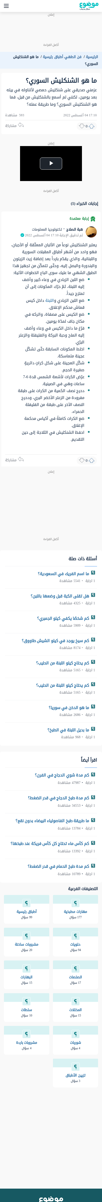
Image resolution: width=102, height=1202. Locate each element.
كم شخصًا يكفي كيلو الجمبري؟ (63, 618)
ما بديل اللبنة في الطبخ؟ (69, 730)
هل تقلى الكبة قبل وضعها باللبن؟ (60, 596)
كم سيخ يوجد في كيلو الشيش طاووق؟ (56, 641)
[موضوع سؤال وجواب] (89, 6)
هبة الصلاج (74, 229)
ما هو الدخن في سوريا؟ (69, 707)
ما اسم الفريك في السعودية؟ (64, 574)
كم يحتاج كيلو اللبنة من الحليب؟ (63, 663)
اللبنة (49, 300)
